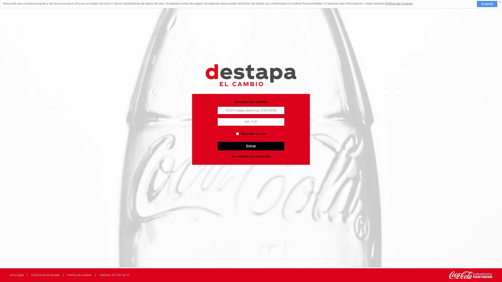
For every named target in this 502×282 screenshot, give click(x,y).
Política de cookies (79, 275)
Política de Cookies (399, 3)
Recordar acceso (253, 133)
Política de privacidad (45, 275)
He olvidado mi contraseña (251, 156)
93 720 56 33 (120, 275)
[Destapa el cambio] (251, 71)
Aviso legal (17, 275)
